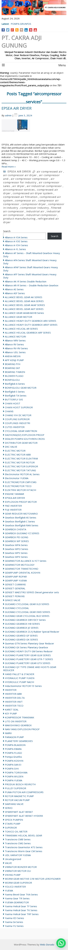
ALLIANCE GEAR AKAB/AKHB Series (24, 312)
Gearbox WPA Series (16, 545)
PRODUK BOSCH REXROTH (20, 784)
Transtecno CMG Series (18, 843)
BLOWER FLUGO (14, 375)
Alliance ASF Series (15, 293)
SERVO (8, 807)
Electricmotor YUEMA (16, 478)
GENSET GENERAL (15, 588)
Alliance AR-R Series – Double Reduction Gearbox (31, 285)
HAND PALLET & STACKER (19, 674)
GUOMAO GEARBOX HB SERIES (22, 623)
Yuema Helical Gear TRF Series (22, 914)
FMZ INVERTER (13, 505)
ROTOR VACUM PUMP (17, 800)
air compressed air (49, 171)
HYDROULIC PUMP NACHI (19, 682)
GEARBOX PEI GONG (16, 537)
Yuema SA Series (14, 922)
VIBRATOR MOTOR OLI (18, 870)
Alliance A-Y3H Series (16, 245)
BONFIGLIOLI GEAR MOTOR (20, 387)
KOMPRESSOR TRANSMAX (19, 717)
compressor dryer (34, 204)
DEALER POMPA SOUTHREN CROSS (25, 438)
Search (6, 231)
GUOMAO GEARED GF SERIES (21, 635)
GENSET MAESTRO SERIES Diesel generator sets (32, 592)
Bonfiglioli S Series (15, 391)
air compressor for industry (29, 180)
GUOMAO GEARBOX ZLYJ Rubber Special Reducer (32, 631)
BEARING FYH (12, 364)
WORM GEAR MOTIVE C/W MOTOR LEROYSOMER (33, 878)
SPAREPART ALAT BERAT (19, 811)
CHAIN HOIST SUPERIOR (19, 407)
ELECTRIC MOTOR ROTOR (20, 462)
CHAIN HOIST (12, 403)
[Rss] (17, 29)
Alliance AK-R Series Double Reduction (25, 281)
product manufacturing (19, 218)
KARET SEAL (12, 709)
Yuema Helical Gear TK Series (21, 910)
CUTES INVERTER (15, 427)
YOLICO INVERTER (15, 886)
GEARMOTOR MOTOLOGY (19, 564)
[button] (61, 943)
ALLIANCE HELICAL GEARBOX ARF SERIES (28, 332)
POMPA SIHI (12, 768)
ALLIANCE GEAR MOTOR (18, 316)
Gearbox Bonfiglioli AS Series (20, 517)
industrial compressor (41, 215)
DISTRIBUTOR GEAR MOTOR (21, 442)
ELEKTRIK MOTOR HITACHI (20, 490)
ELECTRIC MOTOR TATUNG (20, 470)
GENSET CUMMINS (15, 584)
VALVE (8, 863)
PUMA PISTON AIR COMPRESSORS (24, 792)
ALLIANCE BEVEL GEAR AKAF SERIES (25, 305)
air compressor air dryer (20, 175)
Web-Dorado (47, 944)
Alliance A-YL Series (15, 249)
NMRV (8, 733)
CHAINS (9, 411)
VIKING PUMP (13, 874)
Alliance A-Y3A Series (16, 237)
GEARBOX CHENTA (15, 529)
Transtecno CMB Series (18, 839)
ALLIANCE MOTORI (15, 336)
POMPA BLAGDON (15, 744)
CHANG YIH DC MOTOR (18, 415)
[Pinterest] (31, 29)
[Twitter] (8, 29)
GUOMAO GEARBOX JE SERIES (21, 627)
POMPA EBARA (13, 748)
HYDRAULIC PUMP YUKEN (19, 678)
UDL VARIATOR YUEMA (18, 855)
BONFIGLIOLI (12, 379)
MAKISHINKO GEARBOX (18, 725)
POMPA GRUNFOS (21, 23)
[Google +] (12, 29)
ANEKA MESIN (12, 356)
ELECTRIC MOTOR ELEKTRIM (21, 458)
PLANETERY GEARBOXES (19, 741)
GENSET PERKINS (15, 596)
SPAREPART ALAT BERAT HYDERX (24, 815)
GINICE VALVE (12, 600)
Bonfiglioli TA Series (15, 395)
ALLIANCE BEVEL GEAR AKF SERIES (24, 309)
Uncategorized (13, 859)
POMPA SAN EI (13, 764)
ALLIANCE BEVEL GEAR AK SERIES (23, 297)
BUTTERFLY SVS (14, 399)
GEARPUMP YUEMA (16, 580)
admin (8, 115)
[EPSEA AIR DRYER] (34, 131)
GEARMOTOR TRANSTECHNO (21, 568)
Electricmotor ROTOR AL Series (22, 474)
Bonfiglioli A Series (15, 383)
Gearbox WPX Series (16, 556)
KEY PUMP (11, 713)
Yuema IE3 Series (14, 918)
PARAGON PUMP (14, 737)
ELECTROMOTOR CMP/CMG (20, 482)
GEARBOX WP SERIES (17, 541)
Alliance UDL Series (15, 352)
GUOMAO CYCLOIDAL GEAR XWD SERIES (27, 612)
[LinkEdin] (26, 29)
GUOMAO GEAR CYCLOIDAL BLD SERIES (27, 615)
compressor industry (34, 207)
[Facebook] (3, 29)
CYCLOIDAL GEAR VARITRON (21, 431)
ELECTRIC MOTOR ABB (18, 454)
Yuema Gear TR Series (17, 898)
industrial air (35, 211)
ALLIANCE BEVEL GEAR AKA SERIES (24, 301)
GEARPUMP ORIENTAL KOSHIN (22, 572)
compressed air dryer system (33, 193)
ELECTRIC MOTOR (15, 450)
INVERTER (10, 689)
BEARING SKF (12, 368)
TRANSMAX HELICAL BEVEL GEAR (23, 835)
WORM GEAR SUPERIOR (18, 882)
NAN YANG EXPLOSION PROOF (22, 729)
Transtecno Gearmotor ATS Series (24, 847)
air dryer (18, 186)
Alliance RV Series (14, 344)
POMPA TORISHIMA (16, 772)
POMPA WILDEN (14, 776)
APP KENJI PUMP (14, 360)
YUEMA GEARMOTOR (17, 902)
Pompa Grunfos (13, 756)
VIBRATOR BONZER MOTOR (21, 866)
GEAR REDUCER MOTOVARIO (21, 513)
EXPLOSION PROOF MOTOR (21, 501)
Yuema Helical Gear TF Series (21, 906)
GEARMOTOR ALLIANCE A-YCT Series (25, 560)
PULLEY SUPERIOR (15, 788)
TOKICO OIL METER (16, 831)
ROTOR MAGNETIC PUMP (19, 796)
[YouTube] (35, 29)
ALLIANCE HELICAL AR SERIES (21, 328)
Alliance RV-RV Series (16, 348)
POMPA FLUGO (13, 752)
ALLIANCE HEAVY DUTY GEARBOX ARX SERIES (30, 320)
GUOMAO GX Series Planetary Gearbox (26, 647)
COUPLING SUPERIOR (17, 419)
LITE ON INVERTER (15, 721)
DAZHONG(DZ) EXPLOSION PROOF (24, 434)
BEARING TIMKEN (15, 371)
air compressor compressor (29, 179)
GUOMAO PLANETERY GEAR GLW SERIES (28, 655)
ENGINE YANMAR (14, 493)
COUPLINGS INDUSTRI (17, 423)
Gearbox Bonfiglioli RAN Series (21, 525)
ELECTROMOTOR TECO (18, 486)
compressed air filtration (20, 197)
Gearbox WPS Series (16, 552)
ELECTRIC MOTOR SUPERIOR (21, 466)
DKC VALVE (11, 446)
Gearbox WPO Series (16, 549)
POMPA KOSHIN (14, 760)
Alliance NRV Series (15, 340)
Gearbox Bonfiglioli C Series (20, 521)
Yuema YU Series (14, 925)
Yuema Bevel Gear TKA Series (21, 894)
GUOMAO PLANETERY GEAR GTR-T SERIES (29, 659)
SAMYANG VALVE (14, 804)
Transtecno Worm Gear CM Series (23, 851)
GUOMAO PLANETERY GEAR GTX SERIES (27, 663)
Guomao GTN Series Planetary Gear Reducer (29, 643)
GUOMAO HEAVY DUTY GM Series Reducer (29, 651)
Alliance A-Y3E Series (16, 241)
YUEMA (9, 890)
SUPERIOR (11, 827)
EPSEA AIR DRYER (17, 108)
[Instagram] (22, 29)
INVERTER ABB (13, 693)
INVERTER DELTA (15, 697)
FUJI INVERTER (13, 509)
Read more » (9, 166)
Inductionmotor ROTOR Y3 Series (23, 685)
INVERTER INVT (14, 701)
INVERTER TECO (14, 705)
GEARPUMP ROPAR (16, 576)
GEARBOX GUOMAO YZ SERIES (22, 533)
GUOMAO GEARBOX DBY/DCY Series (25, 619)
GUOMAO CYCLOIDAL (17, 608)
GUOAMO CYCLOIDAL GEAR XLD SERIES (27, 604)
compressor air (25, 200)
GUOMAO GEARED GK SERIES (21, 639)
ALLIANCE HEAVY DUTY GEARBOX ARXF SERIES (31, 324)
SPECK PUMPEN (14, 819)
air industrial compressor (44, 186)
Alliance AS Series (14, 289)
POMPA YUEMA (13, 780)
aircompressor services (19, 189)
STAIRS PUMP (12, 823)
